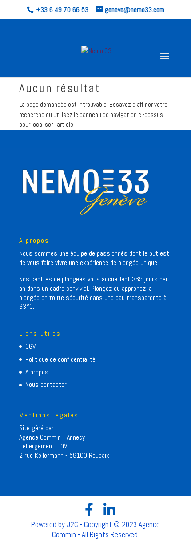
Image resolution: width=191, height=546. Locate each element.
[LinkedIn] (109, 509)
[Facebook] (89, 509)
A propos (36, 372)
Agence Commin (41, 437)
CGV (30, 346)
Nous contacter (46, 384)
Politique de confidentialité (60, 359)
